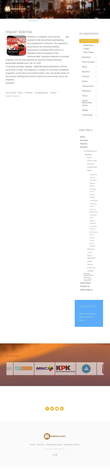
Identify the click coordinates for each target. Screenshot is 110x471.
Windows (87, 277)
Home (82, 137)
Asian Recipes (92, 245)
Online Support (73, 19)
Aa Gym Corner (92, 239)
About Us (40, 445)
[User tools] (67, 37)
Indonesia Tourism (72, 445)
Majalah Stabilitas (93, 222)
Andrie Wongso (92, 196)
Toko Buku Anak (93, 216)
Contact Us (59, 19)
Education (90, 164)
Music (89, 157)
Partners (22, 19)
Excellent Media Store (93, 211)
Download (10, 83)
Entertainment (92, 167)
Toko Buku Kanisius (93, 228)
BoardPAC (88, 280)
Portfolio (32, 19)
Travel (89, 252)
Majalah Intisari (92, 185)
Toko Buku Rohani (93, 205)
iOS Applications (90, 151)
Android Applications (89, 274)
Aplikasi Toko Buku (93, 179)
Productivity (91, 267)
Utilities (90, 264)
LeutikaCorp (94, 200)
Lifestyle (90, 271)
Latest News (46, 19)
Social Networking (91, 257)
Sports (89, 261)
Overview (10, 19)
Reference (90, 249)
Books (89, 170)
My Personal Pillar (94, 233)
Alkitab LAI (93, 174)
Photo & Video (92, 160)
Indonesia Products (54, 445)
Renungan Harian (93, 190)
